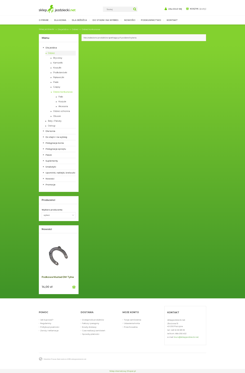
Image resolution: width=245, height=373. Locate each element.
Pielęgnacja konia (55, 143)
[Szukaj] (134, 9)
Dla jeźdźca (51, 47)
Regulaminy (45, 323)
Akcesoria (63, 106)
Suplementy (52, 161)
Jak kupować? (46, 320)
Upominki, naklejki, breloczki (60, 172)
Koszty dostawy (89, 327)
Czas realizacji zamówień (93, 330)
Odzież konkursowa (62, 92)
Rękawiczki (58, 77)
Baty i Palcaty (55, 121)
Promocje (50, 184)
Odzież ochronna (61, 111)
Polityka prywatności (49, 327)
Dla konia (50, 131)
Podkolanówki (60, 72)
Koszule (62, 101)
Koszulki (57, 67)
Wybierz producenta (52, 210)
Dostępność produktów (93, 320)
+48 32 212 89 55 (178, 330)
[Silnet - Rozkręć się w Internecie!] (40, 359)
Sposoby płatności (90, 334)
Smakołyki (51, 167)
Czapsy (56, 87)
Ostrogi (51, 125)
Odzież (51, 53)
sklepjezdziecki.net (176, 320)
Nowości (50, 178)
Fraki (60, 96)
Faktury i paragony (90, 323)
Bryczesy (57, 58)
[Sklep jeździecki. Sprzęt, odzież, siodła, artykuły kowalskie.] (65, 9)
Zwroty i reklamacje (49, 330)
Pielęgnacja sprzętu (56, 149)
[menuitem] (45, 20)
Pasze (49, 155)
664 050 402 (180, 333)
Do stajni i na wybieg (56, 137)
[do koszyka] (74, 285)
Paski (55, 82)
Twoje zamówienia (132, 320)
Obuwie (57, 116)
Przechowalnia (131, 327)
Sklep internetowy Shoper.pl (122, 371)
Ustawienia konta (132, 323)
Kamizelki (58, 62)
